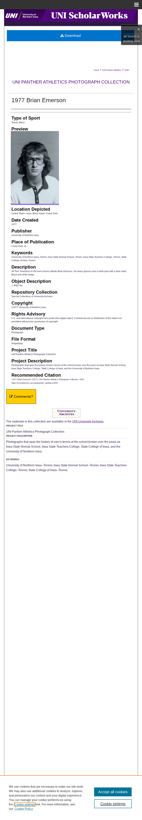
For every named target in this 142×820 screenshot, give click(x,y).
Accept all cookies (113, 792)
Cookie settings (24, 804)
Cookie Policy (24, 808)
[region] (71, 797)
